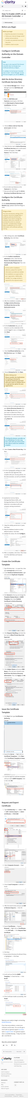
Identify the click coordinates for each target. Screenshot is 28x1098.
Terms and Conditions (10, 1094)
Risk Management (5, 1076)
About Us (21, 1096)
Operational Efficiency (6, 1074)
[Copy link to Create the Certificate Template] (12, 565)
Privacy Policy (19, 1094)
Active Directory (6, 1022)
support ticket (9, 1031)
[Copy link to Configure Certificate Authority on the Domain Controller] (13, 57)
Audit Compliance (5, 1072)
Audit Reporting (17, 1066)
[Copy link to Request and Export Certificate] (13, 806)
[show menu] (25, 2)
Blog (2, 1084)
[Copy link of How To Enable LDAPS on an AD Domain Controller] (22, 16)
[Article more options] (25, 10)
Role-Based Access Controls (20, 1064)
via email (21, 1029)
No (15, 1045)
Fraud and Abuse (8, 1096)
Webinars (3, 1082)
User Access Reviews (18, 1060)
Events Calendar (5, 1086)
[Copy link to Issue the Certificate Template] (12, 712)
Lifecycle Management (19, 1062)
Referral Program (5, 1088)
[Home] (8, 2)
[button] (8, 1051)
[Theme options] (25, 6)
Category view (7, 10)
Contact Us (15, 1096)
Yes (7, 1045)
